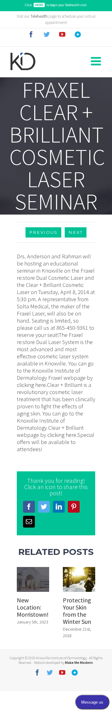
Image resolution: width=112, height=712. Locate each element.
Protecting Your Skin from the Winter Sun (77, 610)
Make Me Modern (79, 662)
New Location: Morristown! (33, 607)
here (39, 5)
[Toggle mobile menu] (97, 61)
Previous (43, 232)
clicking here (31, 384)
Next (75, 232)
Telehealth (39, 16)
